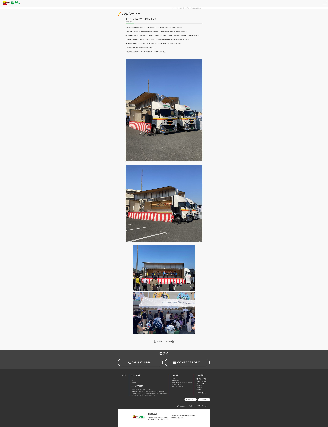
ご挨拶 (173, 378)
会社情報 (176, 375)
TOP (125, 375)
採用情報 (201, 375)
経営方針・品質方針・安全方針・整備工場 (182, 382)
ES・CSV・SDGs (176, 384)
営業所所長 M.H (200, 383)
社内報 (204, 399)
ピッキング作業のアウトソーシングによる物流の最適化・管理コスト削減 (149, 393)
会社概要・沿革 (175, 380)
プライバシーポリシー (204, 406)
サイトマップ (192, 406)
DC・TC (134, 380)
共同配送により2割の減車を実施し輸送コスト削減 (144, 395)
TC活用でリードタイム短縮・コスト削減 (142, 389)
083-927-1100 (154, 419)
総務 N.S (199, 389)
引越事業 (134, 382)
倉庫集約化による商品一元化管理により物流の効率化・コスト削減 (148, 391)
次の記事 (168, 341)
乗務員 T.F (199, 385)
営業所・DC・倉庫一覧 (177, 386)
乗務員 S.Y (199, 387)
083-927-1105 (165, 419)
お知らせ (190, 399)
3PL (133, 378)
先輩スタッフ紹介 (202, 381)
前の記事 (160, 341)
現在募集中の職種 (202, 379)
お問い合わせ (202, 393)
